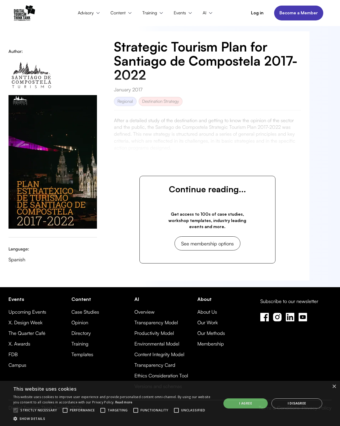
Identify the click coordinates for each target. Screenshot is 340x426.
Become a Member (298, 12)
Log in (257, 12)
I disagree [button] (297, 403)
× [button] (334, 387)
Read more (124, 402)
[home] (24, 13)
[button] (90, 13)
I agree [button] (245, 403)
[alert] (170, 403)
